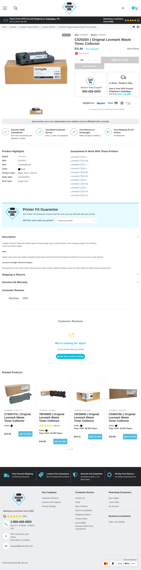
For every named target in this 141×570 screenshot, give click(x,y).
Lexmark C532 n (78, 157)
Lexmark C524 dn (79, 191)
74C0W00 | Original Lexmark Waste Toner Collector (86, 417)
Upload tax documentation (115, 109)
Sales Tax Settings (117, 522)
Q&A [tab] (25, 298)
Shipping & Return (83, 514)
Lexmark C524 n (78, 180)
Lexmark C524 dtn (79, 161)
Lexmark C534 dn (79, 176)
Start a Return (81, 506)
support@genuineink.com (21, 546)
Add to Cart (25, 434)
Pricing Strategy (49, 506)
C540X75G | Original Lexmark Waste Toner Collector (122, 417)
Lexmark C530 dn (79, 195)
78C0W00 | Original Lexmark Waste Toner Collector (51, 417)
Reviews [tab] (14, 298)
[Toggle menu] (5, 8)
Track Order (114, 502)
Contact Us (80, 498)
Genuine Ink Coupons (51, 502)
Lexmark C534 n (78, 168)
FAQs (77, 502)
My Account (114, 506)
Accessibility (80, 523)
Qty (81, 60)
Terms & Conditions (83, 510)
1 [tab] (69, 449)
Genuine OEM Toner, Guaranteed (84, 527)
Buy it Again (114, 498)
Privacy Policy (81, 519)
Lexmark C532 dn (79, 172)
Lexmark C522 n (78, 164)
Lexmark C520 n (78, 187)
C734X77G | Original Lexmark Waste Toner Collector (17, 417)
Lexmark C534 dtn (79, 184)
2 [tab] (72, 449)
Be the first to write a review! (70, 356)
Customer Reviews (50, 498)
